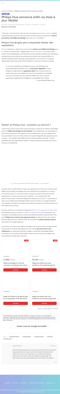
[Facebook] (55, 362)
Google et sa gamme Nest (32, 212)
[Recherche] (57, 3)
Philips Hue (7, 339)
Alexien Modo (17, 346)
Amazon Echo (14, 336)
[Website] (53, 362)
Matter (50, 336)
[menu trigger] (3, 3)
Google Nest (39, 336)
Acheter (15, 270)
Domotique (11, 24)
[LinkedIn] (56, 362)
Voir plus (53, 346)
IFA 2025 (5, 14)
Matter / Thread (25, 24)
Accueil (4, 11)
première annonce (45, 33)
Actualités (10, 11)
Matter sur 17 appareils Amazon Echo (44, 210)
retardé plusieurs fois (37, 52)
